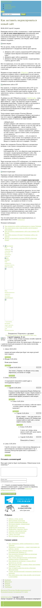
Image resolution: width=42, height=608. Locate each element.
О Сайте (25, 592)
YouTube (7, 585)
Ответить (8, 357)
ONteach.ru (24, 72)
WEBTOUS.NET (6, 1)
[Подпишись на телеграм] (19, 503)
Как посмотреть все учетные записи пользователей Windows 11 (21, 551)
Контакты (4, 590)
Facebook (8, 580)
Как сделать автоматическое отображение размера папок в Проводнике (22, 558)
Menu (2, 11)
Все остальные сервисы (16, 536)
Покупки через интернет (17, 532)
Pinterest (7, 583)
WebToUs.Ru (31, 98)
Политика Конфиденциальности (19, 590)
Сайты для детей (14, 534)
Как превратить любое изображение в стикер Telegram (23, 226)
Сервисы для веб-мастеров (17, 531)
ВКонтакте (8, 581)
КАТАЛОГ (8, 8)
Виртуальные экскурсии (17, 520)
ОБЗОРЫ (8, 5)
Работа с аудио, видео (16, 519)
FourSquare (8, 587)
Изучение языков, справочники (19, 524)
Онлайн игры (13, 526)
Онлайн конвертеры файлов (18, 522)
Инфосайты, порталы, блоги (18, 529)
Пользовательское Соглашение (11, 592)
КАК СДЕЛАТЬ (10, 6)
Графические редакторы (17, 527)
